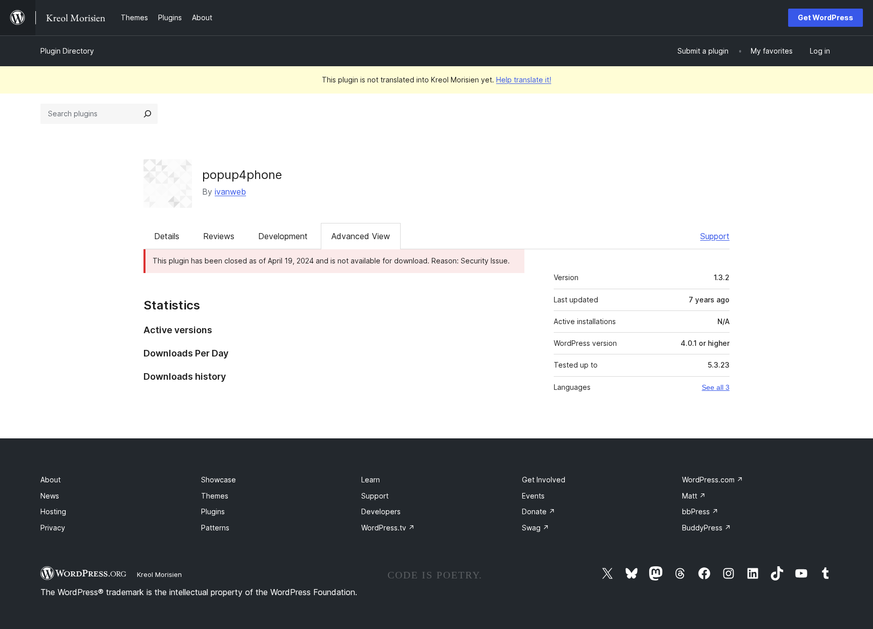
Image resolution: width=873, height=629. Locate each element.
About (50, 479)
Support (715, 236)
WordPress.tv (388, 527)
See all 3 (716, 387)
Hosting (53, 511)
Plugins (213, 511)
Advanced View (360, 236)
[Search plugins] (147, 114)
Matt (694, 495)
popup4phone (242, 174)
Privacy (52, 527)
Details (166, 236)
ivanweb (230, 192)
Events (533, 495)
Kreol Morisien (159, 574)
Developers (381, 511)
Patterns (215, 527)
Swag (535, 527)
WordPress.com (712, 479)
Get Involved (543, 479)
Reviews (218, 236)
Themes (214, 495)
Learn (370, 479)
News (49, 495)
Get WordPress (825, 17)
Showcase (218, 479)
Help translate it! (523, 79)
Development (283, 236)
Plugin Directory (67, 51)
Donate (538, 511)
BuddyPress (706, 527)
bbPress (700, 511)
